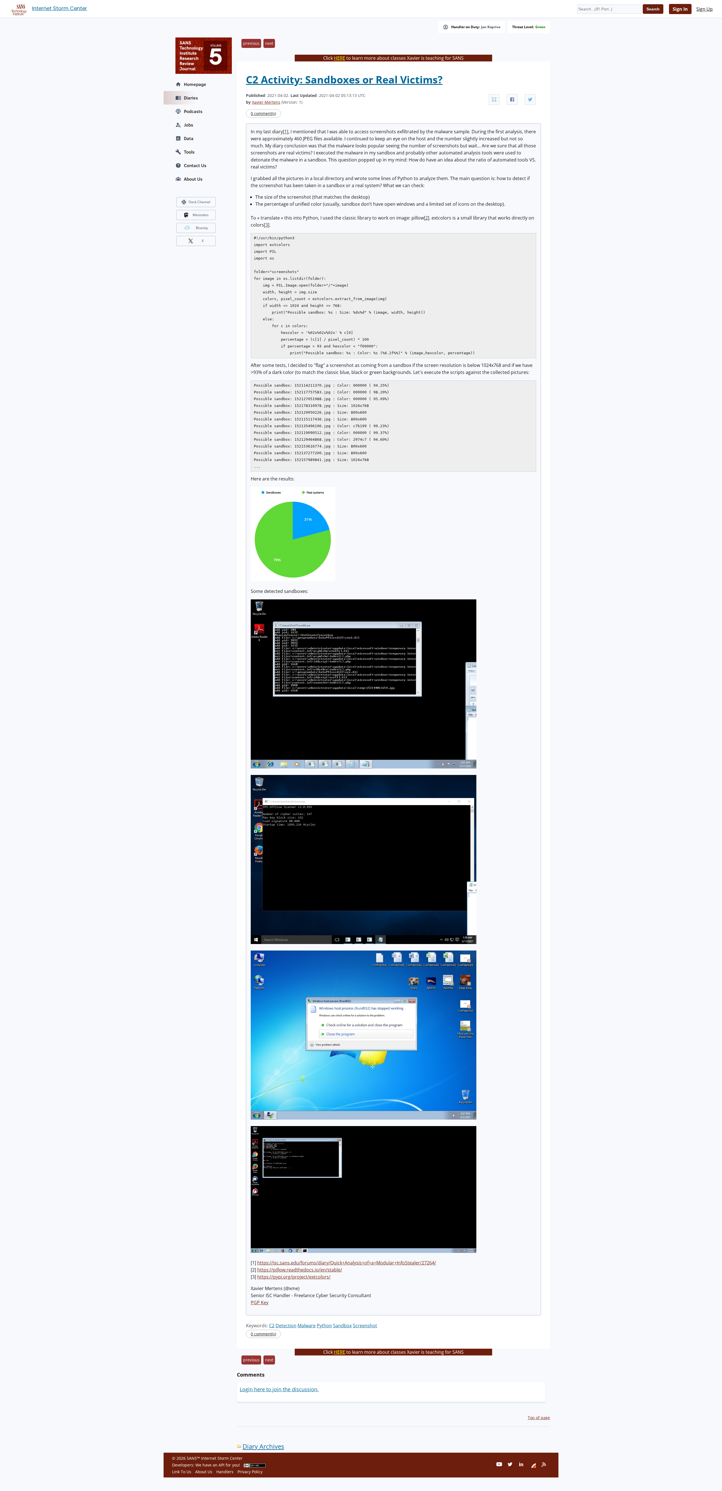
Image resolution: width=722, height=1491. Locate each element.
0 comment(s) (263, 113)
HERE (339, 58)
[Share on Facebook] (512, 99)
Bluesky (202, 227)
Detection (286, 1325)
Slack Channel (199, 202)
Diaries (191, 98)
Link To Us (181, 1471)
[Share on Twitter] (530, 99)
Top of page (539, 1417)
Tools (189, 152)
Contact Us (195, 165)
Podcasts (193, 111)
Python (324, 1325)
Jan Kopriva (490, 27)
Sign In (680, 9)
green (540, 27)
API (221, 1465)
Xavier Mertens (266, 102)
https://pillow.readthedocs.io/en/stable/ (299, 1270)
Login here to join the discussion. (279, 1389)
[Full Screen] (494, 99)
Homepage (195, 84)
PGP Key (259, 1302)
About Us (193, 179)
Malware (307, 1325)
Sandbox (342, 1325)
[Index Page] (18, 9)
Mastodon (200, 214)
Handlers (225, 1471)
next (269, 43)
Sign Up (704, 9)
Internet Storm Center (59, 8)
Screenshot (365, 1325)
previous (251, 43)
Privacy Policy (250, 1471)
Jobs (188, 125)
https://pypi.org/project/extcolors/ (294, 1277)
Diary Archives (263, 1446)
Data (188, 138)
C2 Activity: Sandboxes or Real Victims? (344, 80)
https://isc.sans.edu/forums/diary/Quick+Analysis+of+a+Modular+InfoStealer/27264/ (346, 1263)
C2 (271, 1325)
